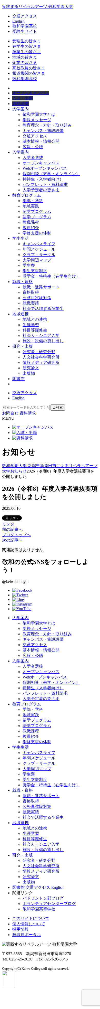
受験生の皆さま (26, 41)
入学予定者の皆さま (41, 190)
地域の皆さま (24, 57)
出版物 (29, 373)
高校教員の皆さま (28, 68)
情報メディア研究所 (41, 362)
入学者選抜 (33, 157)
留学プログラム (37, 211)
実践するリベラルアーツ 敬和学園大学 (37, 6)
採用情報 (20, 929)
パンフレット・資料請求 (45, 184)
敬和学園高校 (24, 26)
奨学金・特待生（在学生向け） (51, 276)
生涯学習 (31, 325)
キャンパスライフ (39, 244)
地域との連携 (35, 319)
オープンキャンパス (41, 163)
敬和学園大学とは (39, 114)
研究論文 (31, 368)
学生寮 (29, 265)
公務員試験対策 (37, 298)
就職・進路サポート (41, 287)
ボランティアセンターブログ (49, 903)
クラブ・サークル (39, 254)
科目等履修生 (35, 330)
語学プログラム (37, 217)
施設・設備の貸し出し (43, 341)
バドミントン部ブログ (43, 898)
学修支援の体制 (37, 233)
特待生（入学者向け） (43, 179)
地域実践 (31, 206)
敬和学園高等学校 (39, 909)
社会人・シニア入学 (41, 335)
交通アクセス (24, 16)
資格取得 (31, 292)
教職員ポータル (26, 934)
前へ (12, 529)
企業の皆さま (24, 62)
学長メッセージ (37, 120)
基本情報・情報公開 (41, 141)
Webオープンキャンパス (45, 168)
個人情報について (28, 924)
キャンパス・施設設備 (43, 130)
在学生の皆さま (26, 46)
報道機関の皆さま (28, 73)
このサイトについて (30, 918)
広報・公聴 (33, 147)
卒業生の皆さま (26, 52)
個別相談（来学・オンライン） (51, 174)
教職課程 (31, 222)
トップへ (16, 535)
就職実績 (31, 303)
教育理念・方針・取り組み (47, 125)
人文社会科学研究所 (41, 357)
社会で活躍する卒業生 (43, 308)
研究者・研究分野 (39, 352)
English (18, 21)
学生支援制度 (35, 271)
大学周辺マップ (37, 260)
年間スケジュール (39, 249)
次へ (12, 540)
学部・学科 (33, 201)
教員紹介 (31, 227)
